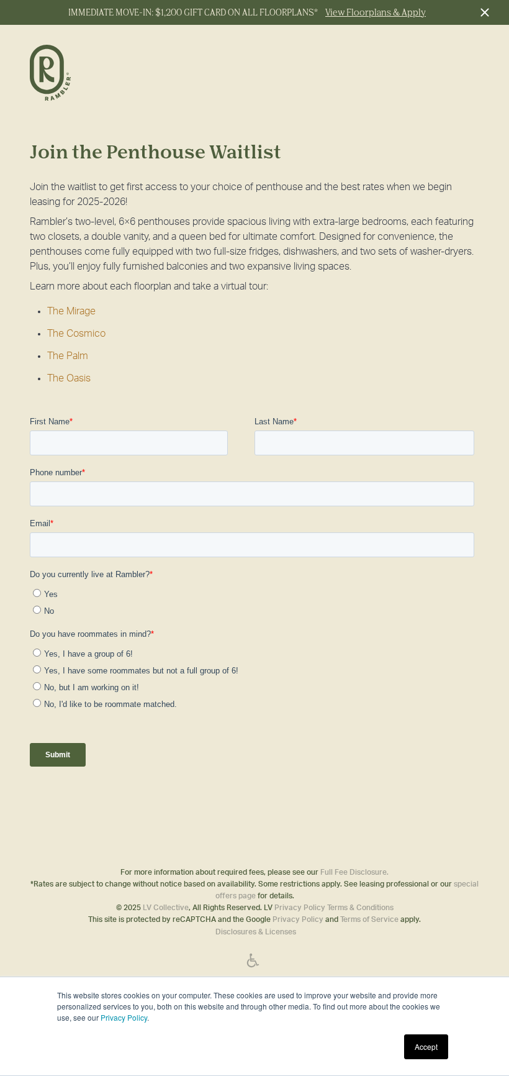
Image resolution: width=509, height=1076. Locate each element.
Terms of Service (369, 919)
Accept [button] (426, 1046)
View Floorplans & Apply (375, 12)
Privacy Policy (124, 1017)
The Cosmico (76, 334)
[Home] (84, 74)
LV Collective (166, 907)
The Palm (67, 356)
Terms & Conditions (360, 907)
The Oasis (69, 378)
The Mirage (71, 311)
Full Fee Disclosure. (354, 872)
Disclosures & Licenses (255, 932)
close (484, 12)
